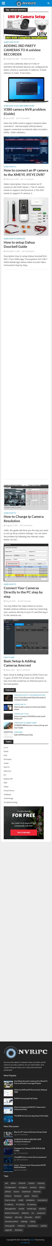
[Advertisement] (26, 374)
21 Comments (24, 118)
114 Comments (22, 1153)
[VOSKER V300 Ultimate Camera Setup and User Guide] (8, 725)
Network (25, 1213)
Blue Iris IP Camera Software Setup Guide (30, 1132)
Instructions (42, 1200)
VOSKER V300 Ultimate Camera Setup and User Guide (31, 726)
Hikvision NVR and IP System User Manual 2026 (30, 1091)
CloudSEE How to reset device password (30, 1157)
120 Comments (22, 1144)
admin (13, 1183)
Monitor (42, 1209)
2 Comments (27, 525)
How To (12, 42)
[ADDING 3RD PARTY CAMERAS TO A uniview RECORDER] (26, 26)
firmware (17, 1196)
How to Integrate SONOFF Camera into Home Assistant (29, 1108)
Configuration (10, 1187)
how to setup (10, 1200)
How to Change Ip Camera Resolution (24, 518)
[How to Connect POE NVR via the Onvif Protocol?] (8, 716)
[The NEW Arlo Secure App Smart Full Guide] (8, 1119)
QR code (18, 1217)
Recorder (28, 1217)
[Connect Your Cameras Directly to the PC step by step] (26, 562)
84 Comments (21, 1170)
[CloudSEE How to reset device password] (8, 1160)
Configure (23, 1187)
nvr (33, 1213)
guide (26, 1196)
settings (24, 1221)
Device (16, 1191)
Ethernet (36, 1191)
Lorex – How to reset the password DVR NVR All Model (30, 1166)
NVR (21, 106)
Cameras (40, 1183)
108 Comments (22, 1160)
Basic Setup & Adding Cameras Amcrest (20, 663)
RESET (37, 1217)
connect (33, 1187)
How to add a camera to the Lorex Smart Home (30, 708)
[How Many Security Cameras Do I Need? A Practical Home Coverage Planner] (8, 1084)
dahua (41, 1187)
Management (10, 1209)
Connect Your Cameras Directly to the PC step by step (23, 592)
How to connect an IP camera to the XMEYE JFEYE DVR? (26, 172)
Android (22, 1183)
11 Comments (28, 179)
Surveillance (33, 1226)
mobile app (31, 1209)
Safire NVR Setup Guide (23, 735)
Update (44, 1226)
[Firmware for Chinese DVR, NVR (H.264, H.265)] (8, 1151)
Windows (18, 1230)
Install (21, 1200)
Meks (32, 1240)
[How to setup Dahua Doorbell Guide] (26, 216)
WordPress (25, 1243)
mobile (21, 1209)
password (41, 1213)
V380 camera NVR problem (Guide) (25, 111)
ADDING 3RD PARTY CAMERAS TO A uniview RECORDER (22, 50)
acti (6, 1183)
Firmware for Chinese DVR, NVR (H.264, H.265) (29, 1149)
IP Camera (20, 1204)
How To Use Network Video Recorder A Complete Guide (30, 699)
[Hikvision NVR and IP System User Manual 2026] (8, 1093)
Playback (8, 1217)
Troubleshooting (37, 695)
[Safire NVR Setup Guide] (8, 734)
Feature (8, 1196)
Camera (31, 1183)
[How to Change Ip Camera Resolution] (26, 497)
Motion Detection (12, 1213)
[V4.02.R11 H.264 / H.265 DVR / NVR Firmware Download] (8, 1142)
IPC (18, 42)
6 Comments (29, 251)
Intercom (21, 239)
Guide (6, 42)
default (8, 1191)
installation (30, 1200)
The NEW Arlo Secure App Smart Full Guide (31, 1116)
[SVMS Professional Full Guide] (8, 1101)
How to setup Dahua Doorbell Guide (19, 244)
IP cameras (31, 1204)
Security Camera (11, 1221)
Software (21, 1226)
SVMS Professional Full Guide (26, 1098)
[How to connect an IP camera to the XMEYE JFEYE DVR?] (26, 149)
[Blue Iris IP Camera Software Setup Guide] (8, 1134)
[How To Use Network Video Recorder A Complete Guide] (8, 698)
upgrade (8, 1230)
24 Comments (25, 601)
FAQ (20, 695)
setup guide (10, 1226)
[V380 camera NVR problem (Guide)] (26, 89)
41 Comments (24, 670)
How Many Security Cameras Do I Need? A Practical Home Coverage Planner (30, 1082)
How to (35, 1196)
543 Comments (22, 1135)
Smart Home (28, 106)
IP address (9, 1204)
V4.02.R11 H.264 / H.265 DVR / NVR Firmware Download (27, 1140)
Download (26, 1191)
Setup (32, 1221)
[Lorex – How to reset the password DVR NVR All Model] (8, 1168)
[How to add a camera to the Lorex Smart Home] (8, 707)
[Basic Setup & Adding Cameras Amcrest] (26, 636)
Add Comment (29, 59)
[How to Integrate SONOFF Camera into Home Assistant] (8, 1110)
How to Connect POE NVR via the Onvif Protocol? (29, 717)
